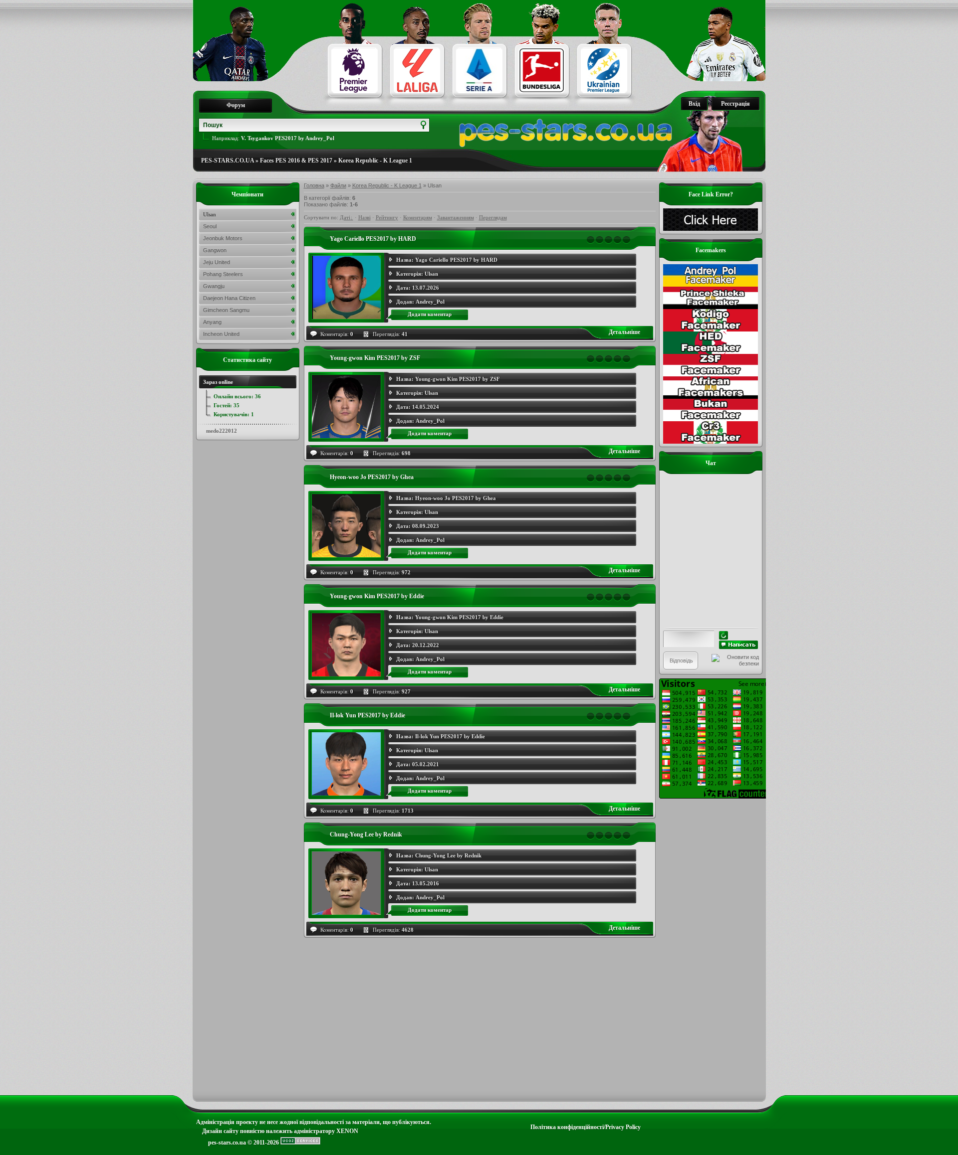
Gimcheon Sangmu (226, 310)
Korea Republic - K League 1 (375, 160)
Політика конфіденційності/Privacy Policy (585, 1127)
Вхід (694, 103)
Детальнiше (624, 332)
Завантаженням (455, 217)
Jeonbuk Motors (222, 238)
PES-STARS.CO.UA (227, 160)
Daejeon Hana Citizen (229, 298)
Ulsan (431, 274)
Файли (338, 185)
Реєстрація (735, 103)
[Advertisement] (710, 948)
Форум (236, 105)
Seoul (210, 226)
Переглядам (493, 217)
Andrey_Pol (430, 302)
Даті (345, 217)
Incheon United (221, 334)
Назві (364, 217)
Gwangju (214, 286)
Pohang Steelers (223, 274)
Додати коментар (430, 314)
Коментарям (417, 217)
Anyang (212, 322)
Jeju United (216, 262)
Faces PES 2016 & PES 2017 (296, 160)
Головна (314, 185)
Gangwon (215, 250)
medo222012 (221, 431)
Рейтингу (387, 217)
